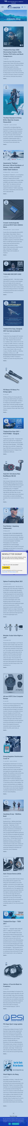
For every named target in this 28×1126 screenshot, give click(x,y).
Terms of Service (12, 571)
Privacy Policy (4, 571)
